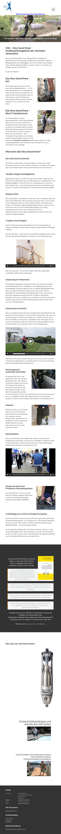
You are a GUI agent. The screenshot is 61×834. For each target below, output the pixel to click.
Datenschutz (9, 821)
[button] (30, 253)
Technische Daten (17, 302)
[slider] (29, 265)
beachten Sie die (27, 14)
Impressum (8, 820)
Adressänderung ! (39, 14)
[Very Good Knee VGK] (7, 6)
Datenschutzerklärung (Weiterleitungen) (16, 829)
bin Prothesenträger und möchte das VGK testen (37, 722)
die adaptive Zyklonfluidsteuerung (22, 363)
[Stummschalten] (51, 266)
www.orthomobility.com (11, 811)
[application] (30, 253)
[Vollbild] (53, 266)
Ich (21, 721)
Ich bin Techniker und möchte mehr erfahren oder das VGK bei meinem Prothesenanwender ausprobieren (33, 757)
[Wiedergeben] (7, 266)
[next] (59, 28)
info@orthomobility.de (23, 803)
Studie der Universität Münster (35, 624)
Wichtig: (19, 14)
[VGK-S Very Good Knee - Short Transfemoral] (30, 28)
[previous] (2, 28)
